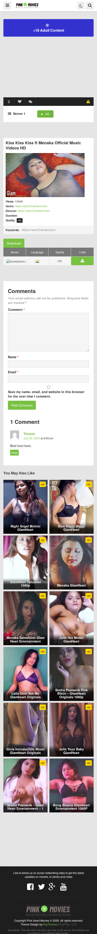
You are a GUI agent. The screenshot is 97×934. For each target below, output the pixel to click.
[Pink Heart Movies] (27, 5)
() (30, 101)
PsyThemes (50, 924)
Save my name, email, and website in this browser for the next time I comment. (46, 393)
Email (13, 372)
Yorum (29, 433)
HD (47, 114)
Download (14, 243)
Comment (16, 309)
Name (13, 357)
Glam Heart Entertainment (31, 206)
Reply (14, 452)
